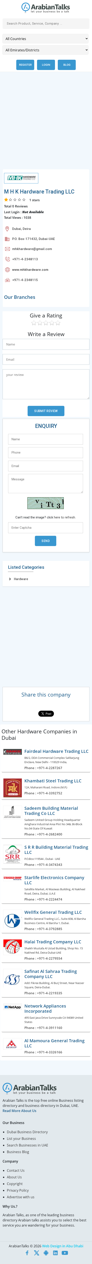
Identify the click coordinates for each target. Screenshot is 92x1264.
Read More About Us (19, 1110)
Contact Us (16, 1170)
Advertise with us (20, 1197)
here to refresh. (65, 517)
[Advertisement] (46, 123)
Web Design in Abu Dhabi (62, 1246)
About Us (14, 1177)
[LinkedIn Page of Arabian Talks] (55, 1253)
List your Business (21, 1138)
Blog (66, 64)
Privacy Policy (18, 1190)
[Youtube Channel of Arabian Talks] (65, 1253)
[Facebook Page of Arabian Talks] (27, 1253)
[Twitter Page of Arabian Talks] (36, 1253)
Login (46, 64)
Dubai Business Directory (27, 1132)
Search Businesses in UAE (27, 1145)
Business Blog (18, 1151)
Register (25, 64)
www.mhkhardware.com (30, 270)
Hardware (21, 579)
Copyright (15, 1183)
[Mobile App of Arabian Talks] (46, 1253)
